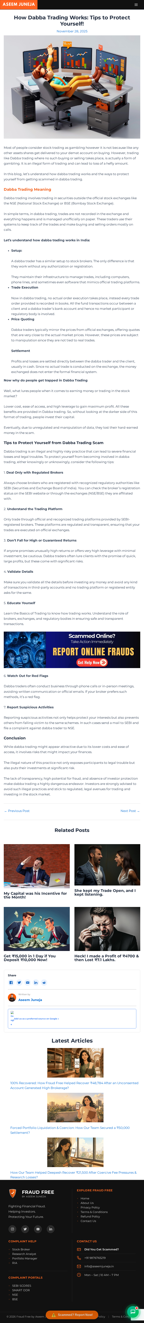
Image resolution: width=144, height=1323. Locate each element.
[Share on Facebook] (11, 982)
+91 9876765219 (95, 1258)
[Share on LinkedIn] (36, 982)
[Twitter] (25, 1229)
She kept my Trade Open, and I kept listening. (105, 892)
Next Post (130, 811)
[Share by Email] (27, 982)
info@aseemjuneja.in (99, 1266)
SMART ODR (21, 1290)
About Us (87, 1203)
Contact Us (88, 1221)
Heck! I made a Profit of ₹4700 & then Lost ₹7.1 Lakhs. (106, 958)
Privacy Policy (90, 1207)
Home (85, 1198)
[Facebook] (12, 1229)
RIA (14, 1263)
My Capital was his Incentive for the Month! (35, 895)
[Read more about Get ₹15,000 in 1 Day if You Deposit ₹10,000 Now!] (37, 928)
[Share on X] (19, 982)
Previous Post (17, 811)
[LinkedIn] (51, 1229)
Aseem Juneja (30, 1000)
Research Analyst (24, 1254)
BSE (15, 1299)
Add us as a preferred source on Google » (36, 1018)
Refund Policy (90, 1216)
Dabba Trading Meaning (27, 189)
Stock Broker (21, 1249)
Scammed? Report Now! (75, 1314)
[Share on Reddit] (44, 982)
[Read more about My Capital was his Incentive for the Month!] (37, 866)
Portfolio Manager (24, 1258)
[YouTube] (38, 1229)
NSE (15, 1294)
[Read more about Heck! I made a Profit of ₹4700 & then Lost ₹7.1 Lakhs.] (107, 928)
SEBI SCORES (21, 1285)
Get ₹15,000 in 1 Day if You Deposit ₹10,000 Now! (30, 958)
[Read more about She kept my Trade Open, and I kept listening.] (107, 864)
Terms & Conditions (94, 1212)
